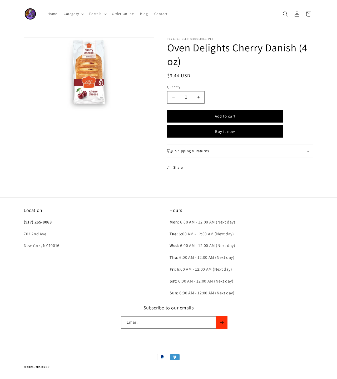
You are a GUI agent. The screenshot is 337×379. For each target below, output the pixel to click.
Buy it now (225, 131)
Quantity (173, 87)
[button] (73, 13)
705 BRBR (43, 367)
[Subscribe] (221, 322)
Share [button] (178, 167)
